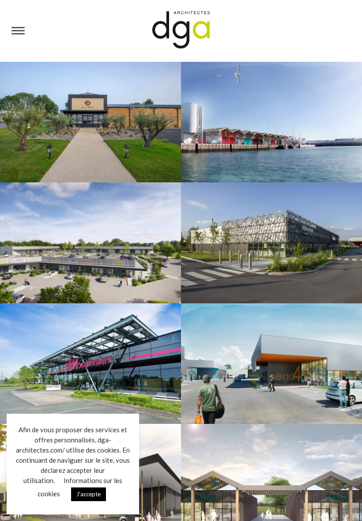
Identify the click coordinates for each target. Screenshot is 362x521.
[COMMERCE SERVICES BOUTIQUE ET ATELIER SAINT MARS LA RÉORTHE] (90, 122)
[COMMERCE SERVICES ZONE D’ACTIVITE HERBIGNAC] (271, 242)
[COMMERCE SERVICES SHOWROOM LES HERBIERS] (90, 363)
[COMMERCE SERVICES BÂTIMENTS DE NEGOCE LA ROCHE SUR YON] (271, 363)
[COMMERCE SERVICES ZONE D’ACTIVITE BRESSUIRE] (90, 242)
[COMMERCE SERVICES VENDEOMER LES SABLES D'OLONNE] (271, 122)
